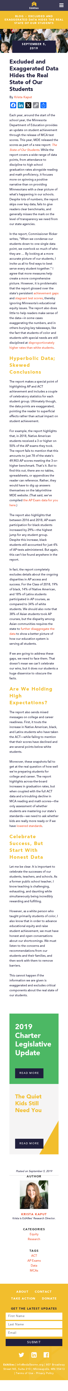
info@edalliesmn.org (30, 1365)
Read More (29, 1073)
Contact (43, 1291)
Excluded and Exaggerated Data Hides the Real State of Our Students (34, 20)
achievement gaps (46, 293)
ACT (34, 1255)
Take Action (23, 1298)
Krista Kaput (34, 1214)
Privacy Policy (45, 1373)
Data (34, 1265)
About (22, 1291)
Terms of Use (24, 1373)
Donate (49, 1298)
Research (34, 1239)
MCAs (34, 1270)
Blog (19, 16)
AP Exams (34, 1260)
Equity (34, 1234)
